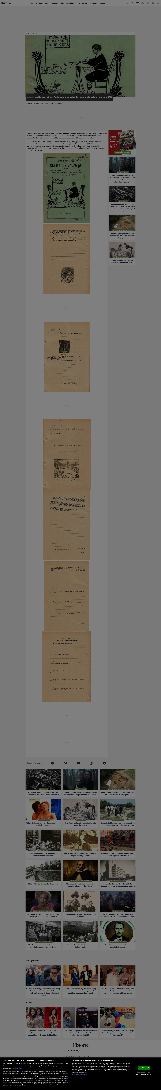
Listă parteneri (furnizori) (79, 1074)
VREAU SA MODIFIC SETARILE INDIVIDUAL (144, 1074)
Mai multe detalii (18, 1068)
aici (67, 1078)
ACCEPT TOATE (144, 1068)
